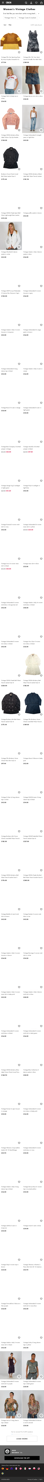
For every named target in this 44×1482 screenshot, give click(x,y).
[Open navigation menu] (3, 2)
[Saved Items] (36, 2)
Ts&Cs (40, 1479)
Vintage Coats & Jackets (27, 18)
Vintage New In (10, 18)
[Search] (26, 2)
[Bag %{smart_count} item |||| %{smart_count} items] (41, 2)
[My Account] (31, 2)
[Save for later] (19, 52)
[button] (2, 1468)
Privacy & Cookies (32, 1479)
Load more (22, 1439)
